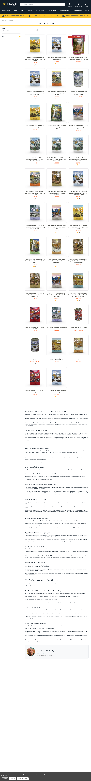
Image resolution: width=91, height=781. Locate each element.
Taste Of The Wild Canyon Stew (78, 327)
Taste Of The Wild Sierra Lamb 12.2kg (57, 327)
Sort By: (26, 30)
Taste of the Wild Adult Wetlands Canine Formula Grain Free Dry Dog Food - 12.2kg (56, 295)
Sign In (76, 6)
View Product (35, 43)
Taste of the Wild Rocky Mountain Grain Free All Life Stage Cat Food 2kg (56, 127)
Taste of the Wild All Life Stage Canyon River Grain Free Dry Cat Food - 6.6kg (56, 261)
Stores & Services (65, 10)
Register (80, 6)
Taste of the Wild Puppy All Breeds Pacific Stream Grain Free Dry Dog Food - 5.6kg (56, 159)
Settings (5, 778)
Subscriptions (78, 10)
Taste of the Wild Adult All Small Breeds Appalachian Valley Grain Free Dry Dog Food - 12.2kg (78, 295)
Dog (15, 10)
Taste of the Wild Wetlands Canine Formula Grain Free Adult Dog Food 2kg (56, 227)
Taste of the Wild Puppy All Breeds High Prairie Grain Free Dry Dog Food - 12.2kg (57, 93)
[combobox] (42, 4)
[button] (11, 36)
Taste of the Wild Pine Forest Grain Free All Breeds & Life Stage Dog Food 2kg (56, 193)
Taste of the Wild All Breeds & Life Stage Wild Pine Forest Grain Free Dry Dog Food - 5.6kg (78, 261)
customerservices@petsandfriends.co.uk (48, 16)
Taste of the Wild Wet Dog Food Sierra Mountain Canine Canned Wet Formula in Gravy (78, 93)
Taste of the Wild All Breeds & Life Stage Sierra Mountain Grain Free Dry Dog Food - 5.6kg (35, 227)
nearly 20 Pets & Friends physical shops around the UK (63, 593)
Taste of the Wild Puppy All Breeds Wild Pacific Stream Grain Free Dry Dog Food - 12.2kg (35, 159)
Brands (87, 10)
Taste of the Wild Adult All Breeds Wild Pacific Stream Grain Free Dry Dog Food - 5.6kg (35, 93)
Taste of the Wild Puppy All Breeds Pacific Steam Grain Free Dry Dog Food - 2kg (78, 159)
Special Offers (6, 10)
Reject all (12, 778)
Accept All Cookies (22, 778)
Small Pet (29, 10)
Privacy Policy (4, 775)
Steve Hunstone (40, 653)
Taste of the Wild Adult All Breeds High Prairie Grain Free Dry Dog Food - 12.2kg (35, 59)
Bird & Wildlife (40, 10)
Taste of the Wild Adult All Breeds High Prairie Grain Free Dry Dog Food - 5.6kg (78, 227)
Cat (22, 10)
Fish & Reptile (52, 10)
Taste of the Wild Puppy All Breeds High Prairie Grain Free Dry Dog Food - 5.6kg (35, 193)
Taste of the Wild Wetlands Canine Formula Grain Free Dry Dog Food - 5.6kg (78, 127)
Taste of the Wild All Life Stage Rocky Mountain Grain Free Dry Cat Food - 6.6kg (35, 261)
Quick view (33, 46)
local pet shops (30, 599)
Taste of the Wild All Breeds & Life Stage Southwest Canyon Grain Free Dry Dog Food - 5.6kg (78, 193)
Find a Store (69, 6)
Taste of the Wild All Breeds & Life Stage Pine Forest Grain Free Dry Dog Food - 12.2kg (35, 295)
